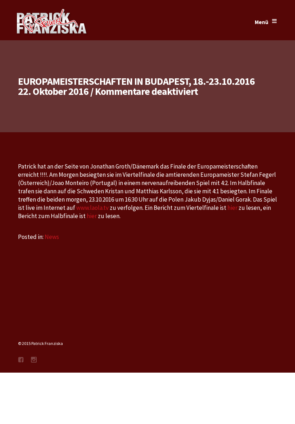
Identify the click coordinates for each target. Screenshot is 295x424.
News (52, 237)
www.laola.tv (92, 208)
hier (232, 208)
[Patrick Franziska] (52, 22)
